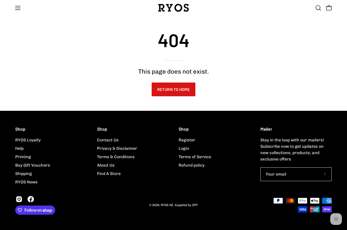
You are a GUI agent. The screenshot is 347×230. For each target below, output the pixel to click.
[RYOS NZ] (173, 8)
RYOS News (26, 182)
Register (187, 140)
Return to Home (173, 89)
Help (19, 148)
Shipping (23, 173)
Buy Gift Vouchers (32, 165)
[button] (318, 8)
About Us (106, 165)
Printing (23, 156)
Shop (20, 129)
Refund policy (191, 165)
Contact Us (108, 140)
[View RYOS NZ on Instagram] (19, 199)
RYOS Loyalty (28, 140)
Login (184, 148)
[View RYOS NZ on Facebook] (31, 199)
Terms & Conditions (116, 156)
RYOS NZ (167, 205)
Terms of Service (195, 156)
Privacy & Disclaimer (117, 148)
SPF (195, 205)
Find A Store (109, 173)
